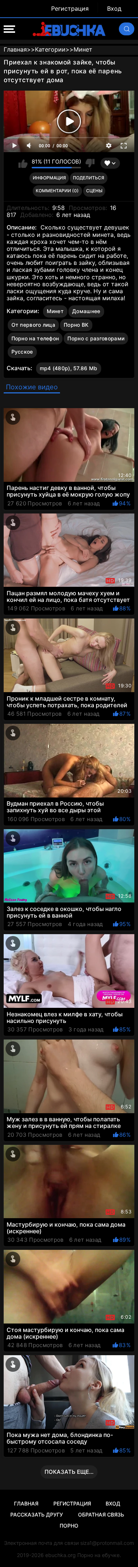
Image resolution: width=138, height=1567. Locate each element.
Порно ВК (76, 325)
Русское (22, 351)
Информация (49, 177)
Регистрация (70, 8)
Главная (26, 1503)
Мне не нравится (90, 163)
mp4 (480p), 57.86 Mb (69, 368)
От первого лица (33, 325)
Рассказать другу (36, 1514)
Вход (114, 8)
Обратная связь (101, 1514)
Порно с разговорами (95, 338)
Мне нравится (23, 163)
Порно (69, 1525)
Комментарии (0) (57, 190)
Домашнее (86, 311)
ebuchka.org (60, 1555)
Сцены (94, 190)
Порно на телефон (35, 338)
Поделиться (88, 177)
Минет (55, 311)
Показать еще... (69, 1471)
